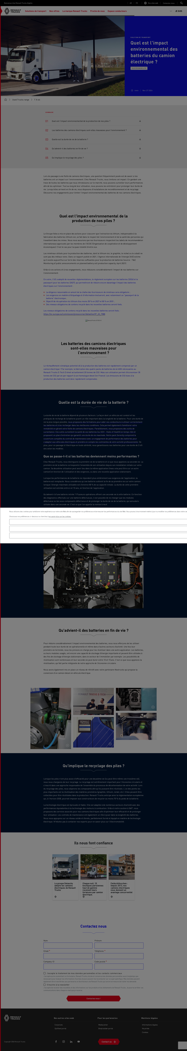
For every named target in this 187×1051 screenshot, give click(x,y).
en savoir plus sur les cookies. (60, 516)
